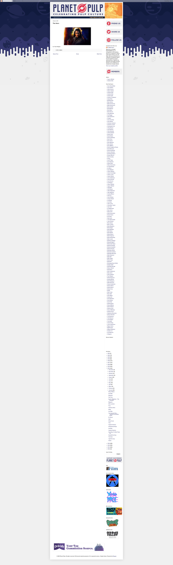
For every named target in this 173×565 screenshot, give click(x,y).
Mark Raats (109, 230)
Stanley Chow (110, 311)
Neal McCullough (111, 266)
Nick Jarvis (109, 272)
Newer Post (55, 53)
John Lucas (110, 203)
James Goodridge (111, 172)
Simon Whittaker (111, 309)
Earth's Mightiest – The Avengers (113, 400)
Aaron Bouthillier (111, 86)
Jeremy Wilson (110, 193)
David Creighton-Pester (112, 147)
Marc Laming (110, 224)
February (111, 388)
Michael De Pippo (111, 243)
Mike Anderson (110, 255)
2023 (109, 353)
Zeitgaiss (109, 334)
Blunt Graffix (110, 106)
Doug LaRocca (110, 155)
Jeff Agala (109, 187)
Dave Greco (110, 140)
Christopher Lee (111, 126)
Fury (109, 405)
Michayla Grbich (111, 250)
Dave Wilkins (110, 145)
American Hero (111, 407)
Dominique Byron (111, 153)
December (111, 369)
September (111, 375)
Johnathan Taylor (111, 205)
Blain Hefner (110, 102)
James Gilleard (110, 171)
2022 (109, 355)
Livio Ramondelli (111, 219)
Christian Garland (111, 123)
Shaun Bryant (110, 306)
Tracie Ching (110, 322)
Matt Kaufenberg (111, 237)
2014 (109, 368)
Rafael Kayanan (111, 277)
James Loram (110, 174)
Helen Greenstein (111, 164)
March (110, 386)
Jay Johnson (110, 181)
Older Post (99, 53)
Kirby (109, 409)
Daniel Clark (110, 134)
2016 (109, 364)
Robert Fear (110, 289)
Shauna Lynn (110, 308)
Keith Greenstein (111, 213)
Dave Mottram (110, 142)
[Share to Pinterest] (61, 50)
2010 (109, 448)
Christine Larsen (111, 124)
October (111, 373)
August (110, 377)
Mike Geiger (110, 258)
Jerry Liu (109, 195)
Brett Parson (110, 111)
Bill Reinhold (110, 100)
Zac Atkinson (110, 332)
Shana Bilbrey (110, 305)
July (110, 379)
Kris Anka (109, 216)
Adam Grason (110, 89)
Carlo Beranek (110, 113)
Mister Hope (110, 259)
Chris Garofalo (110, 119)
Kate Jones (110, 210)
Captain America (112, 424)
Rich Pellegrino (110, 280)
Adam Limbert (110, 90)
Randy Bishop (110, 279)
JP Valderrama (110, 208)
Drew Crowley (110, 156)
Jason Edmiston (111, 177)
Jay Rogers (110, 182)
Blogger (114, 556)
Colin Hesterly (110, 131)
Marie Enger (110, 227)
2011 (109, 447)
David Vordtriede (111, 150)
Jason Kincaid (110, 179)
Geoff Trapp (110, 160)
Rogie (108, 290)
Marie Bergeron (110, 226)
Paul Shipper (110, 276)
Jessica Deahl (110, 198)
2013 (109, 443)
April (110, 384)
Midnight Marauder (111, 253)
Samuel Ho (109, 297)
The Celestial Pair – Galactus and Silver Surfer (113, 414)
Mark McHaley (110, 229)
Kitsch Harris (110, 214)
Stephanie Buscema (112, 313)
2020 (109, 357)
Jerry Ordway (110, 197)
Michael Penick (110, 248)
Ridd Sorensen (110, 282)
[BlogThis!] (57, 50)
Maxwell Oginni (110, 242)
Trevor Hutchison (111, 324)
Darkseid (110, 395)
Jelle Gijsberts (110, 192)
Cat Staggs (109, 115)
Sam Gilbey (110, 295)
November (111, 371)
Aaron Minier (110, 87)
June (110, 380)
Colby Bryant (110, 127)
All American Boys (112, 426)
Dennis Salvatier (111, 152)
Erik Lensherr (111, 403)
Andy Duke (109, 98)
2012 (109, 445)
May (110, 382)
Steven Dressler (111, 314)
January (111, 390)
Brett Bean (109, 110)
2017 (109, 362)
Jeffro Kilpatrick (111, 190)
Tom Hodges (110, 319)
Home (77, 53)
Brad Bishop (110, 108)
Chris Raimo (110, 121)
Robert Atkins (110, 285)
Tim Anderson (110, 316)
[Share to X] (59, 50)
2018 (109, 360)
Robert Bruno (110, 287)
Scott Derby (110, 300)
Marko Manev (110, 234)
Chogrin (109, 118)
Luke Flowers (110, 221)
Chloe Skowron (110, 116)
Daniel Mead (110, 135)
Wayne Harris (110, 326)
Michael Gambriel (111, 247)
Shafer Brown (110, 303)
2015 (109, 366)
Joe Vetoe (109, 202)
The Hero (110, 436)
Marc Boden (110, 222)
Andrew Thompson (111, 97)
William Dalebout (111, 329)
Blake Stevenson (111, 105)
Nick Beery (109, 269)
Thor (109, 422)
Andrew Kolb (110, 80)
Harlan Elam (110, 163)
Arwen (109, 440)
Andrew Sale (110, 95)
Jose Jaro (109, 206)
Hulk (109, 419)
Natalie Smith (110, 264)
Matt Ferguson (110, 235)
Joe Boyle (109, 200)
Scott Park (109, 301)
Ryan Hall (109, 293)
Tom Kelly (109, 321)
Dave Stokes (110, 144)
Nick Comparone (111, 271)
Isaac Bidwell (110, 169)
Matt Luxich (110, 239)
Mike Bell (109, 256)
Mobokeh (109, 261)
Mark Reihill (110, 232)
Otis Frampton (110, 274)
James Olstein (110, 176)
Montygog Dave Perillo (112, 263)
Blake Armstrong (111, 103)
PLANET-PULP (110, 47)
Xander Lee (110, 330)
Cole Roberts (110, 129)
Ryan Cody (109, 292)
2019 (109, 358)
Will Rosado (110, 327)
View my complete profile (112, 65)
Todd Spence (110, 317)
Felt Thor (110, 397)
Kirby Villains (111, 391)
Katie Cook (109, 211)
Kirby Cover (111, 420)
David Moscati (110, 148)
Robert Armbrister (111, 284)
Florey (108, 158)
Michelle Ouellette (111, 251)
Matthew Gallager (111, 240)
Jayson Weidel (110, 79)
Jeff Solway (110, 189)
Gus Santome (110, 161)
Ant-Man (110, 428)
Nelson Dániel (110, 268)
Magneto (110, 402)
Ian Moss (109, 168)
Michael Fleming (111, 245)
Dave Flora (109, 139)
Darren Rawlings (111, 137)
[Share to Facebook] (60, 50)
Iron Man (110, 393)
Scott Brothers (110, 298)
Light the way (111, 438)
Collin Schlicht (110, 132)
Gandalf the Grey (112, 435)
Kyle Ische (109, 218)
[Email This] (56, 50)
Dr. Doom (110, 417)
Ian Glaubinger (110, 166)
